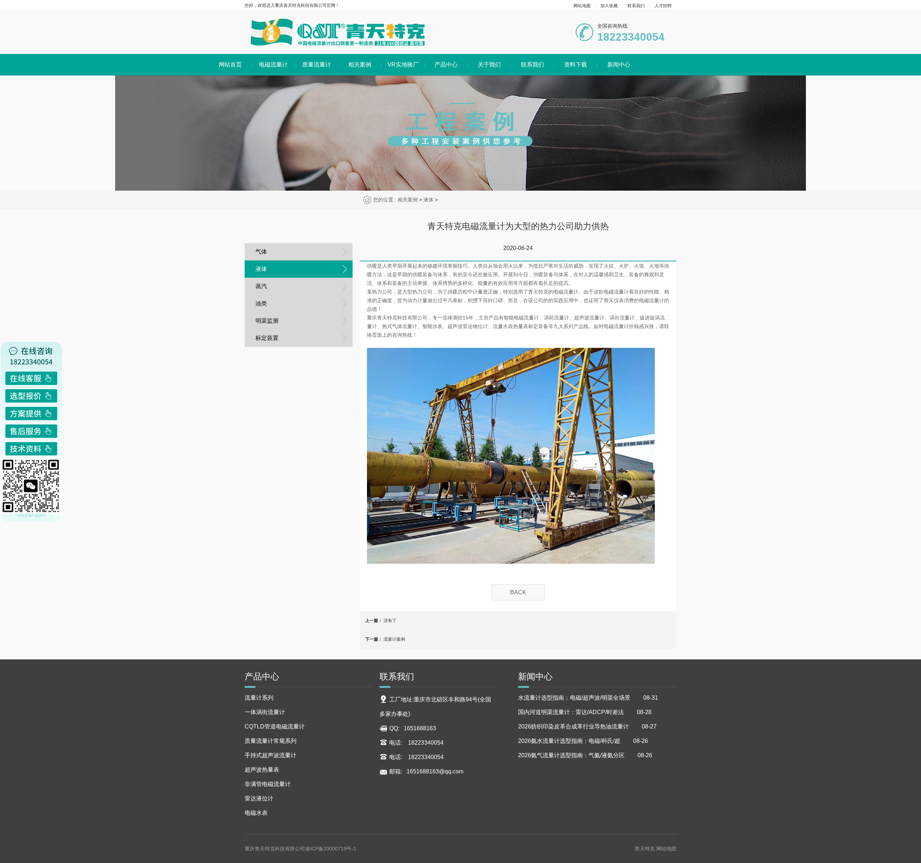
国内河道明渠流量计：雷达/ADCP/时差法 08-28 (585, 712)
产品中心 (446, 65)
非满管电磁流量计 (268, 784)
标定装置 (266, 338)
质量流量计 (316, 65)
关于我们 (489, 65)
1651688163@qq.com (435, 771)
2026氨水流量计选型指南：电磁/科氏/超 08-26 (583, 741)
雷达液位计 (259, 798)
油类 (261, 303)
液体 (428, 200)
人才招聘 (663, 5)
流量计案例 (394, 639)
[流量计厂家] (337, 32)
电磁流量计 (273, 65)
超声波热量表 (262, 770)
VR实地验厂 (403, 65)
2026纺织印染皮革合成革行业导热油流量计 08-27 (587, 726)
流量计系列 (259, 698)
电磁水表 (256, 813)
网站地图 (582, 5)
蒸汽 (261, 286)
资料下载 (575, 65)
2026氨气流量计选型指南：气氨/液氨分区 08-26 (585, 755)
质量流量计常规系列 (270, 741)
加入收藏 (609, 5)
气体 (261, 252)
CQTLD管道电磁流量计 (275, 726)
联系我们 (636, 5)
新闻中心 (618, 65)
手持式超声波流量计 (270, 755)
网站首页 (230, 65)
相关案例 (359, 65)
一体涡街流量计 (265, 712)
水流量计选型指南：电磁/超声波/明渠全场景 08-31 (588, 698)
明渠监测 (266, 321)
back (518, 592)
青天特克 (645, 848)
